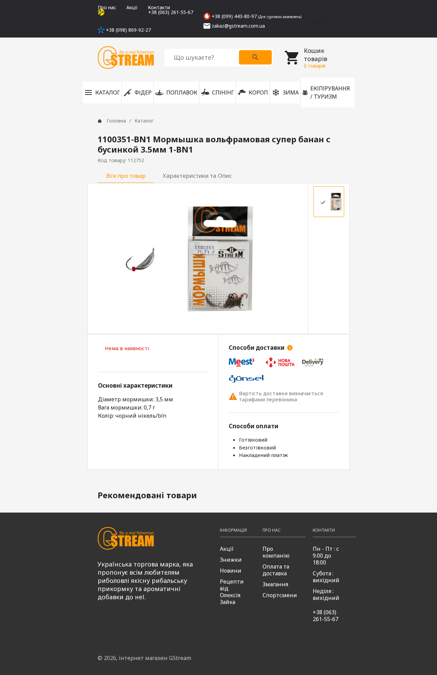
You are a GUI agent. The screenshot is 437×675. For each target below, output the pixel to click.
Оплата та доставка (276, 570)
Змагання (275, 584)
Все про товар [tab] (126, 175)
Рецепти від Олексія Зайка (232, 591)
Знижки (231, 559)
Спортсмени (280, 595)
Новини (230, 570)
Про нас (107, 7)
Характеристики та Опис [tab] (197, 175)
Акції (132, 7)
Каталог (144, 120)
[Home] (100, 121)
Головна (116, 120)
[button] (102, 92)
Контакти (159, 7)
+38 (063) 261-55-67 (325, 615)
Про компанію (276, 552)
